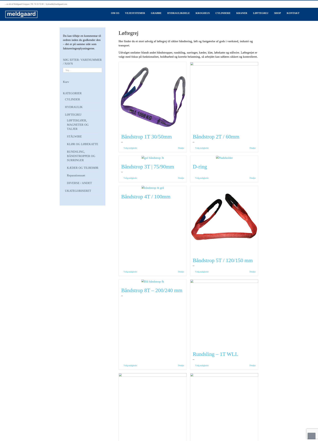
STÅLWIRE (74, 136)
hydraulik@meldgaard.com (56, 4)
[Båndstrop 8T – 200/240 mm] (153, 282)
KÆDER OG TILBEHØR (82, 167)
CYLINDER (72, 99)
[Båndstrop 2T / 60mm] (224, 96)
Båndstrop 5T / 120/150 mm (223, 260)
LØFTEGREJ (73, 114)
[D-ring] (224, 158)
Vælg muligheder (130, 148)
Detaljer (181, 148)
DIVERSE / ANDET (79, 183)
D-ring (200, 167)
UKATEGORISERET (78, 190)
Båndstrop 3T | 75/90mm (147, 167)
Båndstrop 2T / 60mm (216, 137)
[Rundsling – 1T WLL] (224, 313)
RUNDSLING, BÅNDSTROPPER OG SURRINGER (81, 156)
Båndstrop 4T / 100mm (145, 197)
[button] (306, 13)
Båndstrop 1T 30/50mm (146, 137)
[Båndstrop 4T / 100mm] (153, 188)
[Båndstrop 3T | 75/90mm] (153, 158)
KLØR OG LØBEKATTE (82, 144)
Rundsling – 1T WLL (215, 354)
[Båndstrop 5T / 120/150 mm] (224, 220)
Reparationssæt (76, 175)
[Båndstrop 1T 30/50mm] (153, 96)
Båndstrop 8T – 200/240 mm (151, 290)
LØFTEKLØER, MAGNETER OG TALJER (78, 124)
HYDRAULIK (74, 107)
